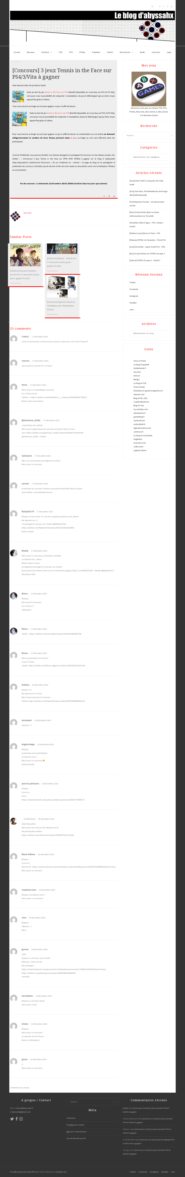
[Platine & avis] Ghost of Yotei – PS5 (145, 233)
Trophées (96, 52)
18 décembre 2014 (40, 685)
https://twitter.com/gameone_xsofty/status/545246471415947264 (54, 432)
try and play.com (141, 409)
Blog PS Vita (139, 405)
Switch (110, 52)
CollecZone (29, 818)
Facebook (134, 289)
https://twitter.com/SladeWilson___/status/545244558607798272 (59, 397)
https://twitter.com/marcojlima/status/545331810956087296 (55, 634)
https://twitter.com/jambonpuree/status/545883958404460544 (49, 973)
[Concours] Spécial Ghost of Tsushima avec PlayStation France (61, 306)
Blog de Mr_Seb (140, 398)
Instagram (134, 296)
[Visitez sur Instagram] (21, 1119)
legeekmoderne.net (142, 428)
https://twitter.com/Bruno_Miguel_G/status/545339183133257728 (57, 665)
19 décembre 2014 (39, 949)
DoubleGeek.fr (140, 368)
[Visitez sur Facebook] (16, 1119)
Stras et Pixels (140, 361)
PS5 (60, 52)
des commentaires (76, 1131)
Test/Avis (45, 52)
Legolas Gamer (140, 450)
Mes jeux (30, 52)
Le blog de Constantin (143, 435)
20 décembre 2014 (38, 1059)
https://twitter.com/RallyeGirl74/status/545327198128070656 (48, 527)
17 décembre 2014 (39, 336)
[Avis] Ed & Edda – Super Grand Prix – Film (147, 246)
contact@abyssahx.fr (24, 1108)
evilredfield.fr (139, 424)
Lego (169, 52)
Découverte (125, 52)
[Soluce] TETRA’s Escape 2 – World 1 (145, 260)
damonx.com (139, 394)
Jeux (132, 309)
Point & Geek (139, 387)
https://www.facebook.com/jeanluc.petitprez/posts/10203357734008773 (53, 799)
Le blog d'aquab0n (141, 364)
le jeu (73, 138)
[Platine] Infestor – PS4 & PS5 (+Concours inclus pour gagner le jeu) (61, 262)
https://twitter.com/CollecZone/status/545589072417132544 (48, 835)
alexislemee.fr (140, 413)
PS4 (71, 52)
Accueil (17, 52)
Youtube (133, 302)
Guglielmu (138, 439)
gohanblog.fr (139, 416)
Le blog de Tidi (140, 383)
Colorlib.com (61, 1172)
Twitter (133, 282)
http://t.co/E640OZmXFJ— (83, 570)
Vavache (137, 372)
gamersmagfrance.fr (154, 390)
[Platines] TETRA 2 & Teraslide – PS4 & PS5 (148, 240)
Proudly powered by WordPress (24, 1172)
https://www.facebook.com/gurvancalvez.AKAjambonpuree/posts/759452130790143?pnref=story (64, 969)
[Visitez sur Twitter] (12, 1119)
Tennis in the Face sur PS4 (56, 92)
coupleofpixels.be (141, 401)
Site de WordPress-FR (76, 1138)
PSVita (82, 52)
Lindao (125, 1108)
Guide (142, 52)
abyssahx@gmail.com (21, 1112)
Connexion (70, 1118)
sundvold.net (139, 420)
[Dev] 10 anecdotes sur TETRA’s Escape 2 (147, 253)
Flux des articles (75, 1125)
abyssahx (27, 212)
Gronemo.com (140, 443)
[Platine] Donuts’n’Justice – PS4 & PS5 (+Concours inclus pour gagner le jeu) (24, 275)
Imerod (137, 375)
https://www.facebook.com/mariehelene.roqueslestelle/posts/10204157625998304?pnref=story (74, 866)
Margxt (136, 379)
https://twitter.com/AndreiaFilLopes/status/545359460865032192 (57, 701)
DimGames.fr (139, 390)
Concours (156, 52)
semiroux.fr (138, 431)
